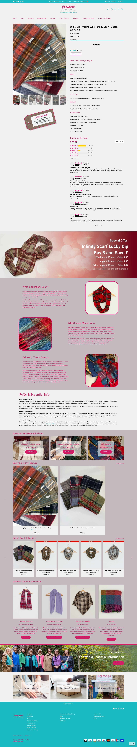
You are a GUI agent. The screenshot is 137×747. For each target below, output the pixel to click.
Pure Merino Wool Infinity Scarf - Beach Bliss (113, 571)
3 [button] (97, 225)
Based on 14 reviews (75, 143)
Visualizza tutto (120, 463)
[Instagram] (16, 1)
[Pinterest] (22, 1)
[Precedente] (15, 59)
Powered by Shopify (18, 741)
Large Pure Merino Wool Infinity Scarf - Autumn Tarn (91, 571)
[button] (74, 145)
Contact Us (30, 716)
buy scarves (25, 637)
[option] (39, 59)
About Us (29, 714)
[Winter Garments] (82, 602)
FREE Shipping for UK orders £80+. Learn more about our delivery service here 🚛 (68, 1)
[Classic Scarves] (25, 602)
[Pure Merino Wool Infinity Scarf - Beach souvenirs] (68, 555)
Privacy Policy (97, 714)
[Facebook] (13, 1)
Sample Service (31, 723)
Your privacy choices (32, 730)
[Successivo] (64, 59)
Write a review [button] (119, 141)
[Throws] (111, 602)
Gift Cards (62, 720)
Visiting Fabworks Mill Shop (67, 714)
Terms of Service (31, 725)
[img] (78, 163)
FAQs (28, 718)
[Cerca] (115, 9)
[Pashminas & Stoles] (54, 602)
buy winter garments (83, 637)
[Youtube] (18, 1)
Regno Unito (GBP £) (110, 1)
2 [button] (95, 225)
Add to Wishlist (76, 53)
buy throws (111, 639)
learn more (118, 663)
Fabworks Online (26, 740)
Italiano (120, 1)
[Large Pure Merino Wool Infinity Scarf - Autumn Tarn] (91, 555)
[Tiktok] (20, 1)
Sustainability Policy (99, 716)
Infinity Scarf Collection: (24, 538)
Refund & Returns (31, 727)
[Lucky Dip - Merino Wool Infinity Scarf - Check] (82, 496)
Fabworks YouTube (65, 718)
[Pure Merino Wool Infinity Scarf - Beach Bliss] (113, 555)
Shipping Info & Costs (32, 720)
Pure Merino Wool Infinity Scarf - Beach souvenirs (68, 571)
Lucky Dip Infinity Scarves (25, 463)
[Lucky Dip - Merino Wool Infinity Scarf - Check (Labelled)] (35, 496)
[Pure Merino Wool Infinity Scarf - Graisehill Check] (46, 555)
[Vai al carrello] (122, 9)
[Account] (119, 9)
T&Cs (95, 718)
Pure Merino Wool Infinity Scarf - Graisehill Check (46, 571)
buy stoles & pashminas (54, 637)
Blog (61, 716)
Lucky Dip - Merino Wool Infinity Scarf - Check (82, 528)
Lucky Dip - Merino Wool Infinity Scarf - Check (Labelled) (36, 528)
